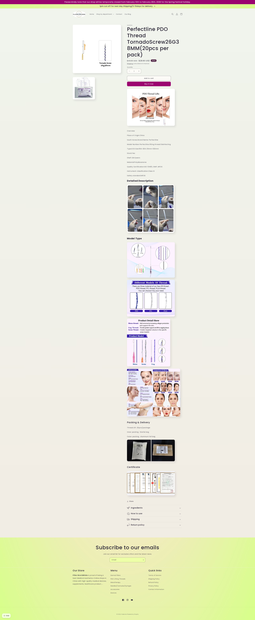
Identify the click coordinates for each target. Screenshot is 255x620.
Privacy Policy (153, 586)
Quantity (130, 67)
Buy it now (149, 84)
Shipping (130, 63)
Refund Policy (153, 582)
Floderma (124, 614)
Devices (113, 593)
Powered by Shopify (133, 614)
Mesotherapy (115, 582)
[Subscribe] (143, 560)
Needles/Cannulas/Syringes (121, 586)
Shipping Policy (154, 579)
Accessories (115, 589)
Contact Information (156, 589)
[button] (105, 14)
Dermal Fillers (116, 575)
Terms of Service (154, 575)
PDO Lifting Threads (118, 579)
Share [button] (131, 501)
